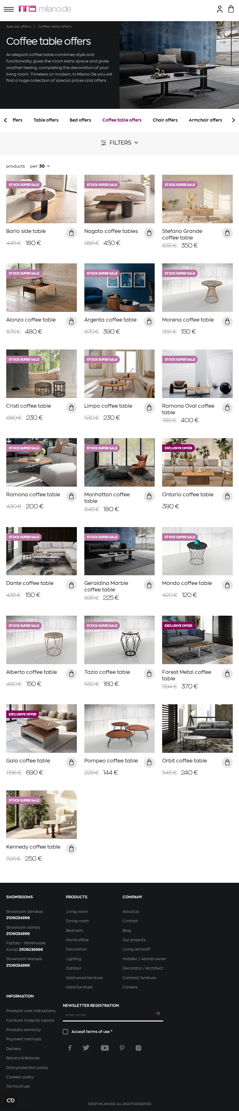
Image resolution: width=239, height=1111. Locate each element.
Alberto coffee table (31, 672)
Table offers (46, 120)
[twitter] (86, 1048)
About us (131, 912)
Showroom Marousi (24, 959)
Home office (77, 940)
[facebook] (69, 1048)
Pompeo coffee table (111, 760)
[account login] (219, 9)
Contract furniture (139, 978)
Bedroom (74, 931)
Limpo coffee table (108, 406)
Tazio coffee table (107, 672)
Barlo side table (26, 231)
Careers (130, 987)
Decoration (76, 949)
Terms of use (18, 1086)
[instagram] (138, 1048)
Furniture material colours (30, 1020)
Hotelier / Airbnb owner (144, 959)
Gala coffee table (28, 760)
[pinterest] (122, 1048)
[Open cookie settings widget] (21, 1100)
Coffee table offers (122, 120)
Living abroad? (136, 949)
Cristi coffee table (28, 406)
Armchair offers (205, 120)
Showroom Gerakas (24, 912)
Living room (77, 912)
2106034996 (18, 918)
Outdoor (74, 968)
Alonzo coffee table (31, 319)
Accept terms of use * (92, 1032)
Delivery (13, 1049)
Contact (130, 921)
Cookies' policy (20, 1077)
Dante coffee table (30, 583)
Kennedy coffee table (33, 847)
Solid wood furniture (84, 978)
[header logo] (44, 9)
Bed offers (80, 120)
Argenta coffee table (110, 319)
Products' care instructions (30, 1011)
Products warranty (23, 1030)
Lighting (73, 959)
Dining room (77, 921)
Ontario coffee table (187, 494)
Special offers (18, 26)
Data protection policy (27, 1068)
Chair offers (165, 120)
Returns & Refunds (23, 1058)
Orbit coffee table (184, 760)
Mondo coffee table (187, 583)
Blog (127, 931)
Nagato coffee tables (111, 231)
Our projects (134, 940)
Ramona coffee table (33, 494)
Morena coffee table (188, 319)
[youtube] (105, 1048)
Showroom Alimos (23, 927)
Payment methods (23, 1039)
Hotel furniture (79, 987)
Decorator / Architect (143, 968)
